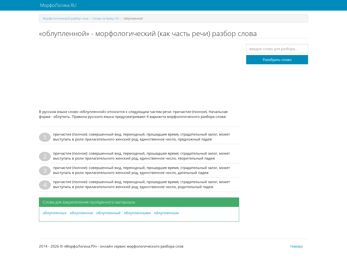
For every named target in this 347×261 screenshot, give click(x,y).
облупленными (137, 212)
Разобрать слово (277, 59)
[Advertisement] (139, 74)
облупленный (108, 212)
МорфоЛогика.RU (57, 5)
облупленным (166, 212)
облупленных (55, 212)
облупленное (81, 212)
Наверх (296, 246)
